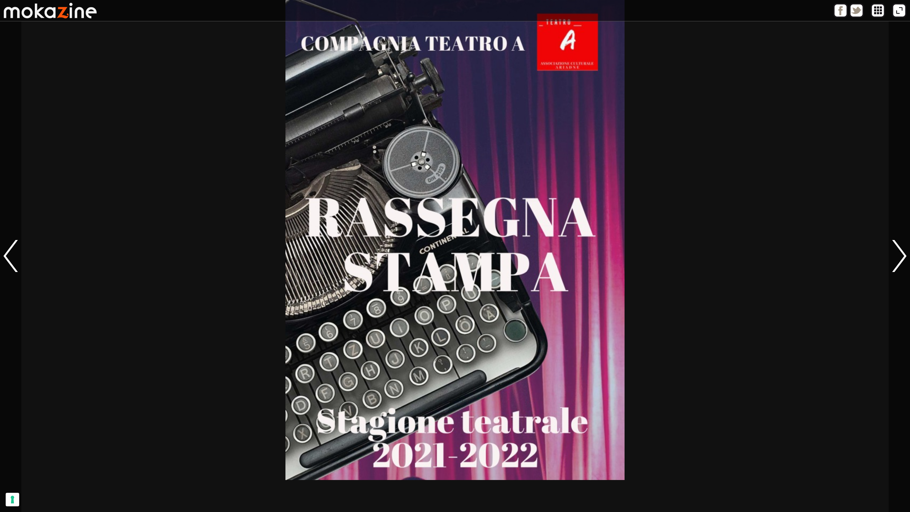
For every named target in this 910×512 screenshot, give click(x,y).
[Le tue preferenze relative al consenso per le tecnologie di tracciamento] (12, 499)
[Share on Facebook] (840, 16)
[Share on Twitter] (856, 16)
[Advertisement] (455, 496)
